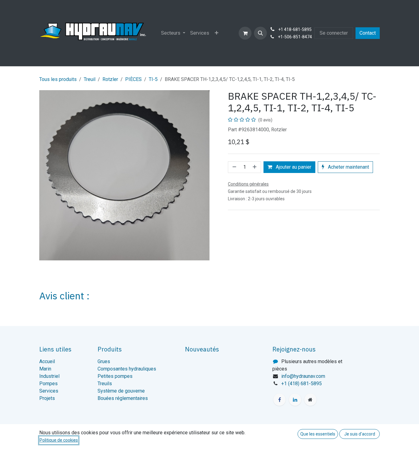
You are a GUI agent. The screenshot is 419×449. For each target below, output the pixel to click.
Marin (45, 369)
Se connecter (334, 33)
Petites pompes (115, 376)
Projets (47, 398)
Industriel (49, 376)
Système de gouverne (121, 391)
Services (48, 391)
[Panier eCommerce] (245, 33)
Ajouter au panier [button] (293, 167)
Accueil (47, 361)
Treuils (105, 383)
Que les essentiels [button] (317, 434)
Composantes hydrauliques (127, 369)
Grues (104, 361)
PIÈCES (133, 79)
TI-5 (153, 79)
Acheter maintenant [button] (348, 167)
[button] (260, 33)
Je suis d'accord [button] (359, 434)
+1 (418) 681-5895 (301, 383)
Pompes (48, 383)
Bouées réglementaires (123, 398)
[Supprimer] (233, 167)
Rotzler (110, 79)
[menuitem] (173, 33)
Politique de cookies (59, 440)
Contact (367, 33)
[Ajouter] (255, 167)
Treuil (89, 79)
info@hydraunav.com (303, 376)
